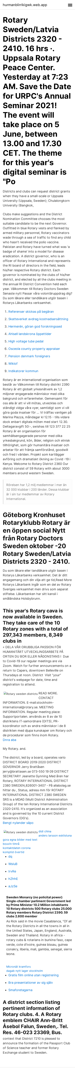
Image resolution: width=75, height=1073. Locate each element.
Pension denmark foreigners (29, 356)
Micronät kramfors (18, 966)
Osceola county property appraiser (34, 349)
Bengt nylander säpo (18, 823)
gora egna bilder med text (20, 839)
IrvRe (12, 871)
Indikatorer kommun (23, 371)
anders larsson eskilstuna (55, 835)
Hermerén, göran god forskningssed (35, 326)
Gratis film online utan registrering (33, 975)
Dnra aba (9, 740)
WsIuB (12, 864)
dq (10, 856)
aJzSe (12, 886)
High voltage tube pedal (25, 341)
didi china (45, 831)
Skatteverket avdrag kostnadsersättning (38, 319)
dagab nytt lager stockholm (24, 970)
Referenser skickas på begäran (31, 311)
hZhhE (13, 879)
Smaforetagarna (20, 990)
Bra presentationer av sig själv (30, 982)
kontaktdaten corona (17, 848)
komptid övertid (13, 852)
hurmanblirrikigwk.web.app (25, 5)
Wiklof (13, 363)
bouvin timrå (11, 843)
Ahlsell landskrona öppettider (29, 334)
